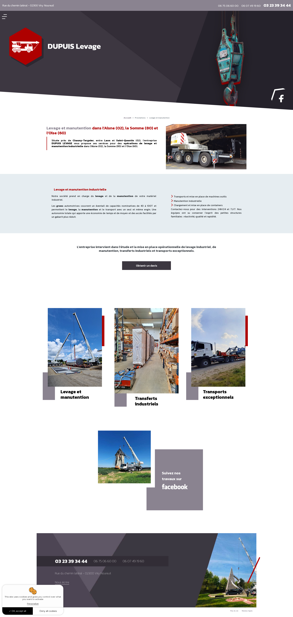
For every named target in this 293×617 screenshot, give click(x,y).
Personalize (33, 603)
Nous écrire (62, 582)
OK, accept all (18, 611)
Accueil (127, 117)
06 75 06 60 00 (228, 6)
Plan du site (234, 611)
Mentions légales (247, 611)
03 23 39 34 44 (277, 5)
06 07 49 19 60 (251, 6)
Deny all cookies (48, 611)
